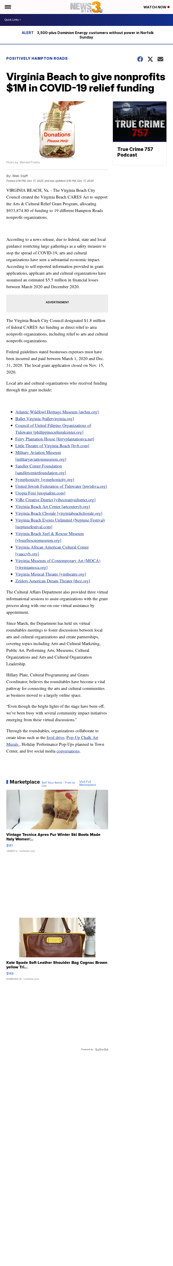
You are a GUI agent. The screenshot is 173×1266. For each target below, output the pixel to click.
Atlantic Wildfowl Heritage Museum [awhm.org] (57, 412)
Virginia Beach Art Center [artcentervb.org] (52, 506)
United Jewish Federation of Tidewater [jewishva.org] (61, 486)
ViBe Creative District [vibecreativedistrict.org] (55, 499)
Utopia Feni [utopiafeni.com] (40, 493)
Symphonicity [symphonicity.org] (44, 479)
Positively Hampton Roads (37, 58)
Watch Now (155, 7)
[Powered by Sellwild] (101, 1049)
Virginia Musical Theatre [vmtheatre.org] (50, 574)
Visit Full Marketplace (87, 783)
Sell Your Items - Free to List (58, 784)
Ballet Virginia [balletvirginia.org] (44, 418)
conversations (68, 751)
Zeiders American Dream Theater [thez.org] (52, 581)
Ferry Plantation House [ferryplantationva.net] (54, 439)
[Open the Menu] (7, 7)
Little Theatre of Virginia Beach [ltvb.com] (52, 445)
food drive (55, 737)
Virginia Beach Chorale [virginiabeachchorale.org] (58, 513)
